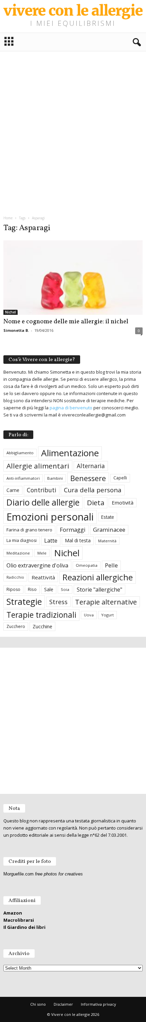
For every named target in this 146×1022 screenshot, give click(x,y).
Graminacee (109, 529)
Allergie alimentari (37, 466)
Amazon (12, 913)
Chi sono (38, 1004)
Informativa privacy (98, 1004)
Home (8, 218)
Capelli (120, 478)
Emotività (122, 502)
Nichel (10, 312)
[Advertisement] (73, 130)
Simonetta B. (16, 330)
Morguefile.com (18, 873)
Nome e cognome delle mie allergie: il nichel (65, 321)
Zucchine (42, 626)
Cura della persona (93, 490)
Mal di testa (78, 540)
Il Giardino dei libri (24, 927)
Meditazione (18, 553)
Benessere (88, 478)
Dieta (95, 502)
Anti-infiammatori (23, 478)
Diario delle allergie (42, 502)
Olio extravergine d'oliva (37, 565)
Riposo (13, 589)
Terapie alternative (106, 602)
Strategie (24, 601)
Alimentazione (70, 453)
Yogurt (107, 614)
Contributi (41, 490)
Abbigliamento (20, 452)
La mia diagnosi (21, 540)
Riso (32, 589)
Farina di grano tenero (29, 530)
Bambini (55, 478)
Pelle (111, 565)
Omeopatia (86, 565)
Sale (48, 589)
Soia (65, 589)
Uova (89, 614)
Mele (42, 553)
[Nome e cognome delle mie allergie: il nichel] (73, 277)
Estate (107, 517)
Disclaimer (63, 1004)
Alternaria (91, 466)
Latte (50, 540)
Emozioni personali (50, 517)
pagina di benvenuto (71, 408)
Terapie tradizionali (41, 615)
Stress (58, 601)
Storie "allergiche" (99, 589)
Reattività (43, 577)
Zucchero (15, 626)
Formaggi (73, 529)
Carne (12, 490)
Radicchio (15, 577)
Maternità (107, 540)
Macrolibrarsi (18, 920)
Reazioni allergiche (97, 577)
